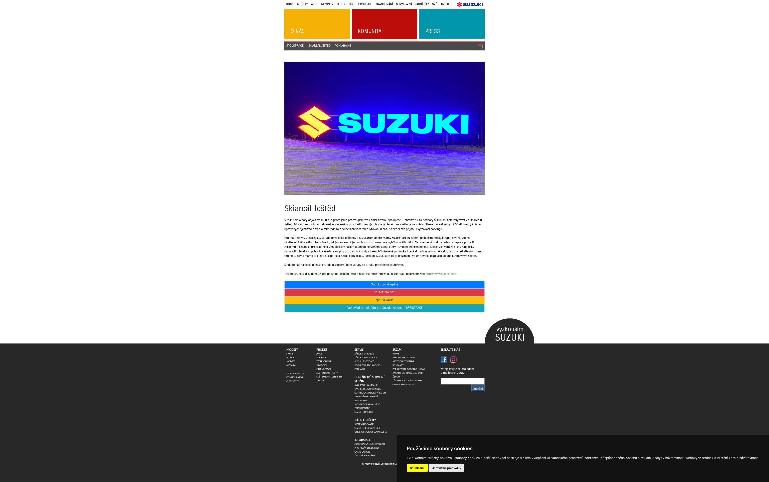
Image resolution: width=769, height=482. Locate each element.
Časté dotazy (362, 452)
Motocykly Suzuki (403, 361)
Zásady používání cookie (407, 380)
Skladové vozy (295, 373)
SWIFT (289, 353)
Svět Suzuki (440, 4)
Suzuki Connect (363, 412)
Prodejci (364, 4)
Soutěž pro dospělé (384, 284)
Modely (302, 4)
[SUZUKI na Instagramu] (452, 359)
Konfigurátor (294, 377)
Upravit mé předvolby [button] (446, 468)
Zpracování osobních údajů (409, 369)
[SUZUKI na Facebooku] (444, 359)
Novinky (327, 4)
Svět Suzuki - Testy (327, 373)
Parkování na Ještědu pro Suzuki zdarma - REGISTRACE (385, 308)
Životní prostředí (364, 455)
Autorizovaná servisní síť (369, 444)
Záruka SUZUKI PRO (365, 357)
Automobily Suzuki (404, 357)
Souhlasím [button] (417, 468)
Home (290, 4)
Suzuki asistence (364, 361)
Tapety (320, 380)
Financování (384, 4)
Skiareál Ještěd (319, 45)
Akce (314, 4)
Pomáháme (343, 45)
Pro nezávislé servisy (366, 448)
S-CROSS (290, 361)
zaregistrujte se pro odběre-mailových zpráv (457, 371)
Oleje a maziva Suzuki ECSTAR (371, 432)
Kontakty (398, 365)
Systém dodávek (364, 424)
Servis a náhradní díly (412, 4)
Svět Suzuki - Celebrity (329, 377)
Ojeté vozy (292, 381)
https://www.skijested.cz (441, 274)
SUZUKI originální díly (367, 428)
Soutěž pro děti (384, 292)
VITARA (290, 357)
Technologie (345, 4)
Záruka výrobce (364, 353)
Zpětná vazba (384, 300)
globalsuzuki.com (404, 384)
